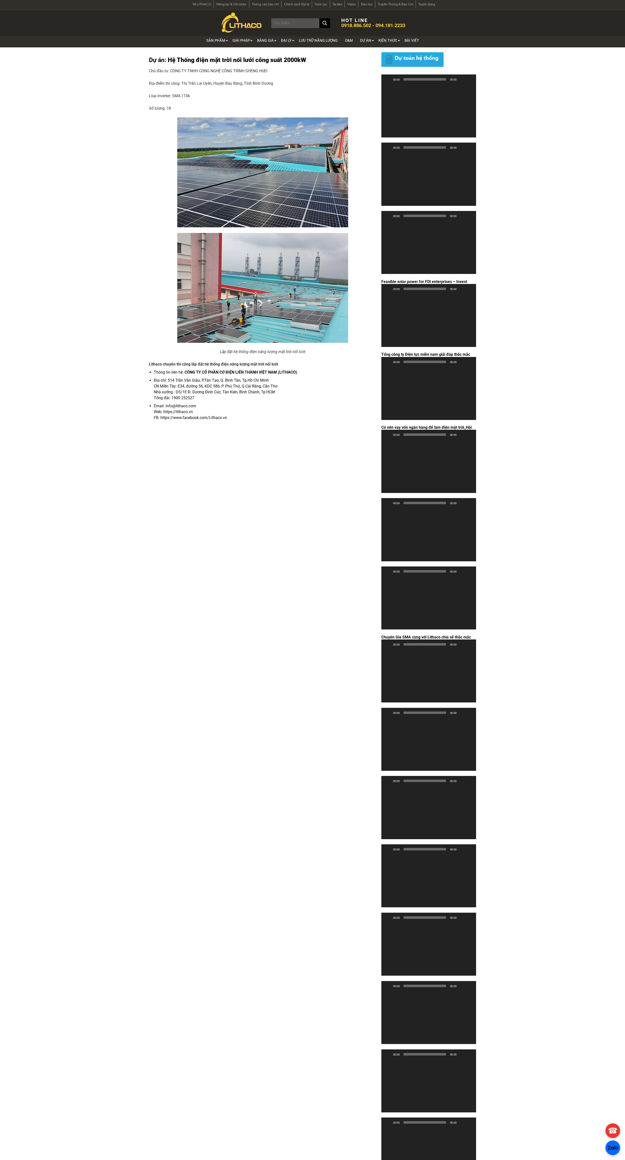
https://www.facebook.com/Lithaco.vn (193, 417)
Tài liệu (337, 4)
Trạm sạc (320, 4)
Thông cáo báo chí (265, 4)
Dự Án (365, 40)
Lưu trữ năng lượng (318, 40)
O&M (349, 40)
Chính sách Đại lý (296, 4)
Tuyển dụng (426, 4)
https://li (170, 411)
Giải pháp (241, 40)
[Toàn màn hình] (469, 79)
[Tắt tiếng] (461, 79)
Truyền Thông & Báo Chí (395, 4)
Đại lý (286, 40)
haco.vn (186, 411)
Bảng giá (265, 40)
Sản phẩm (215, 40)
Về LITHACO (201, 4)
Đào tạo (367, 4)
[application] (428, 110)
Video (351, 4)
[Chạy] (387, 79)
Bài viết (412, 40)
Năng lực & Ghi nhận (231, 4)
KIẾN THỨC (387, 40)
